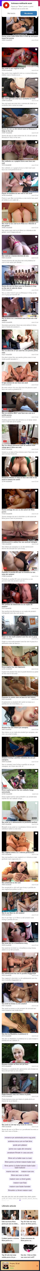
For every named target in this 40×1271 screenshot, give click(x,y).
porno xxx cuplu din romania (20, 1149)
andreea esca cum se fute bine (20, 1141)
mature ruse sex (27, 1171)
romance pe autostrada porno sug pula (20, 1137)
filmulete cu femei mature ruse (20, 1190)
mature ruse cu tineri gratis (20, 1179)
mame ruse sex (12, 1171)
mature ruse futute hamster (20, 1186)
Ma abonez (28, 13)
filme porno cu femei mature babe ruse (20, 1162)
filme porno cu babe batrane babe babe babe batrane (20, 1167)
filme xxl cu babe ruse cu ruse (20, 1158)
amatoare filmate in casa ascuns (20, 1153)
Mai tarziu (11, 13)
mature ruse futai (20, 1183)
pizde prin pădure (20, 1145)
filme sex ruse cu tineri (20, 1175)
